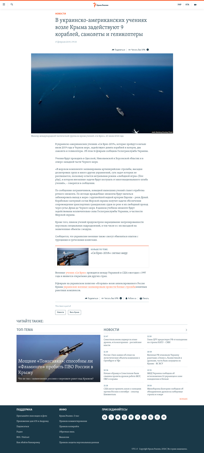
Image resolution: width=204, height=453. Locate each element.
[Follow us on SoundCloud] (144, 417)
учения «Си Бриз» (76, 273)
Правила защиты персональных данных (79, 442)
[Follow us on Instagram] (124, 417)
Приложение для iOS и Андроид (33, 421)
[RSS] (150, 417)
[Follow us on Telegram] (137, 417)
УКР (179, 5)
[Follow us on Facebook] (104, 417)
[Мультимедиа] (195, 5)
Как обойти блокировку (28, 442)
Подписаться (23, 427)
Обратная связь (66, 432)
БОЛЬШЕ (183, 399)
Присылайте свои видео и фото (32, 416)
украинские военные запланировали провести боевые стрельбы (100, 287)
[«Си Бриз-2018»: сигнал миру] (73, 257)
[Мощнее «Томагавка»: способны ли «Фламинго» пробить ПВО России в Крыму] (58, 358)
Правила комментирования (73, 421)
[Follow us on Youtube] (117, 417)
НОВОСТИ (111, 330)
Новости (60, 14)
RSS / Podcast (23, 437)
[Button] (118, 50)
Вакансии (64, 437)
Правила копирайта (69, 427)
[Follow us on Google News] (131, 417)
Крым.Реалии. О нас (69, 416)
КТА (187, 5)
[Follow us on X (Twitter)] (111, 417)
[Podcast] (157, 417)
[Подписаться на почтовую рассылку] (164, 417)
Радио (20, 432)
